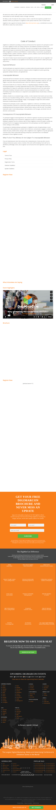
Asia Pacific (18, 711)
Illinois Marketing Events (39, 763)
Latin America (19, 716)
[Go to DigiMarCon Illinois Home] (6, 11)
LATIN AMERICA (33, 691)
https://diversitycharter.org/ (32, 23)
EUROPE (45, 684)
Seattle (17, 699)
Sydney (3, 722)
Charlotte (4, 689)
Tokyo (3, 714)
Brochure (6, 323)
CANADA (31, 684)
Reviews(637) (48, 4)
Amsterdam (46, 686)
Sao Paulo (32, 697)
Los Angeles (4, 702)
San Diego (18, 695)
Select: (11, 676)
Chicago (4, 690)
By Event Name (19, 676)
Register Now (7, 175)
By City (26, 676)
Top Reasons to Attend (6, 770)
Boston (3, 687)
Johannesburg (47, 703)
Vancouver (32, 689)
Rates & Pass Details (16, 765)
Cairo (45, 699)
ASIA (2, 707)
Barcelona (46, 687)
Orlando (18, 690)
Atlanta (3, 685)
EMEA (17, 714)
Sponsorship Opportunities (17, 768)
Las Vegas (4, 700)
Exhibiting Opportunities (17, 770)
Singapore (4, 713)
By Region (43, 676)
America (18, 709)
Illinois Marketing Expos (39, 771)
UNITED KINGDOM (33, 699)
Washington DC (19, 700)
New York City (19, 689)
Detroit (3, 695)
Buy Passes (14, 763)
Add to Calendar (14, 1)
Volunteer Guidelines (10, 165)
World (17, 718)
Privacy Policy (8, 158)
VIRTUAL (17, 707)
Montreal (32, 686)
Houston (4, 699)
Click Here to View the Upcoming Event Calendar (28, 679)
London (31, 701)
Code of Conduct (28, 803)
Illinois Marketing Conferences (40, 770)
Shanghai (4, 711)
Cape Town (46, 701)
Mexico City (32, 693)
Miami (17, 685)
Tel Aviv (45, 695)
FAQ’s (4, 771)
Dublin (45, 689)
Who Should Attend (6, 768)
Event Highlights (9, 288)
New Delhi (4, 709)
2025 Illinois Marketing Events (40, 765)
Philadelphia (18, 692)
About (4, 763)
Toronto (32, 687)
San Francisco (19, 697)
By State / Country (34, 676)
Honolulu (4, 697)
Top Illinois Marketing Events (39, 768)
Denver (3, 694)
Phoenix (18, 694)
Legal (5, 151)
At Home (18, 713)
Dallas (3, 692)
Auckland (4, 719)
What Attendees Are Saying (12, 282)
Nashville (18, 687)
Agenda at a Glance (6, 765)
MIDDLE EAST (46, 691)
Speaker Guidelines (9, 168)
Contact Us (14, 771)
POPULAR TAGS (39, 761)
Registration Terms (10, 162)
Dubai (45, 693)
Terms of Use (8, 155)
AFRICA (44, 697)
